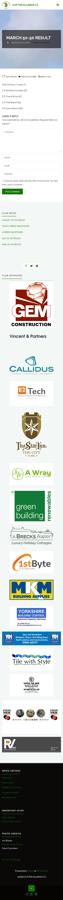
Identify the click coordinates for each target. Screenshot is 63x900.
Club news (7, 777)
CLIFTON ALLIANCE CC (25, 5)
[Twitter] (31, 266)
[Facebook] (26, 266)
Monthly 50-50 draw (20, 43)
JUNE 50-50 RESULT (11, 244)
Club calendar (8, 817)
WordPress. (42, 871)
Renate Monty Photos (12, 844)
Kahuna (30, 871)
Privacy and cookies (11, 821)
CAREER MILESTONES (12, 232)
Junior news (7, 782)
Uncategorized (9, 797)
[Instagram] (37, 266)
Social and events (10, 792)
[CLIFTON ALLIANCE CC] (6, 5)
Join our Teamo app (11, 859)
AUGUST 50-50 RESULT (13, 220)
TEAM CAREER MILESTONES (15, 226)
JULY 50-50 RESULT (11, 238)
